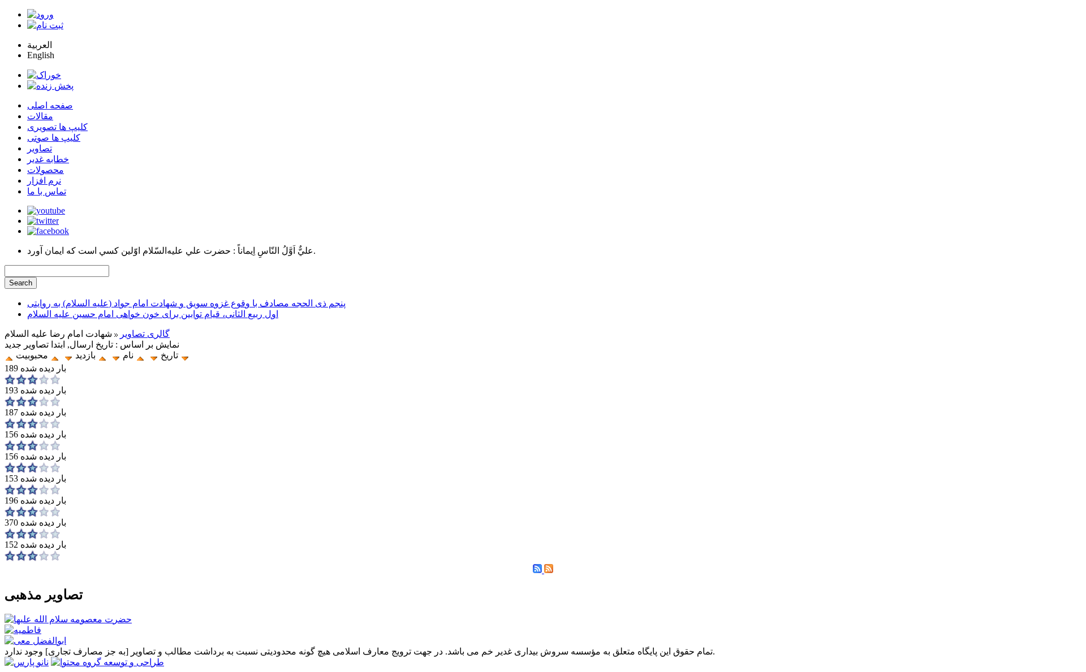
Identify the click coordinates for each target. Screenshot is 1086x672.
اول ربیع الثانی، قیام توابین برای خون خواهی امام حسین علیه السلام (152, 314)
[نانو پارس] (27, 662)
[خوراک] (44, 75)
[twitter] (43, 221)
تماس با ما (46, 191)
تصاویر (39, 148)
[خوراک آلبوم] (538, 570)
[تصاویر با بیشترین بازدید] (102, 355)
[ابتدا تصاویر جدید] (9, 355)
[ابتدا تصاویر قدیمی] (153, 355)
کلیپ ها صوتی (53, 137)
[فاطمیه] (23, 630)
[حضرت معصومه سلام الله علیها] (68, 619)
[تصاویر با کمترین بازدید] (68, 355)
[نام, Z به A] (115, 355)
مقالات (40, 116)
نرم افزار (44, 180)
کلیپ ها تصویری (57, 127)
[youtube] (46, 210)
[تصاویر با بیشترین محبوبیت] (184, 355)
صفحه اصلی (50, 105)
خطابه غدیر (48, 159)
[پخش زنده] (50, 85)
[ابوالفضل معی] (35, 640)
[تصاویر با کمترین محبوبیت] (54, 355)
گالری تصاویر (145, 334)
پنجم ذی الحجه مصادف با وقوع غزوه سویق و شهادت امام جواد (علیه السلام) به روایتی (186, 303)
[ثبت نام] (45, 25)
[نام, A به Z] (140, 355)
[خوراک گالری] (548, 570)
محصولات (45, 170)
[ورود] (40, 14)
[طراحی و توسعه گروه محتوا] (107, 662)
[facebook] (48, 231)
